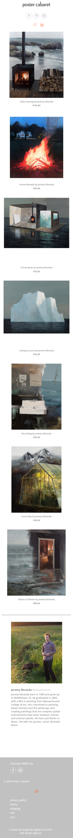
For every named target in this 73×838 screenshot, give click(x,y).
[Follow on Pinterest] (36, 16)
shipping (15, 808)
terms (13, 804)
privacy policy (18, 800)
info (12, 812)
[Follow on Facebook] (29, 16)
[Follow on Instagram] (44, 16)
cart (12, 817)
